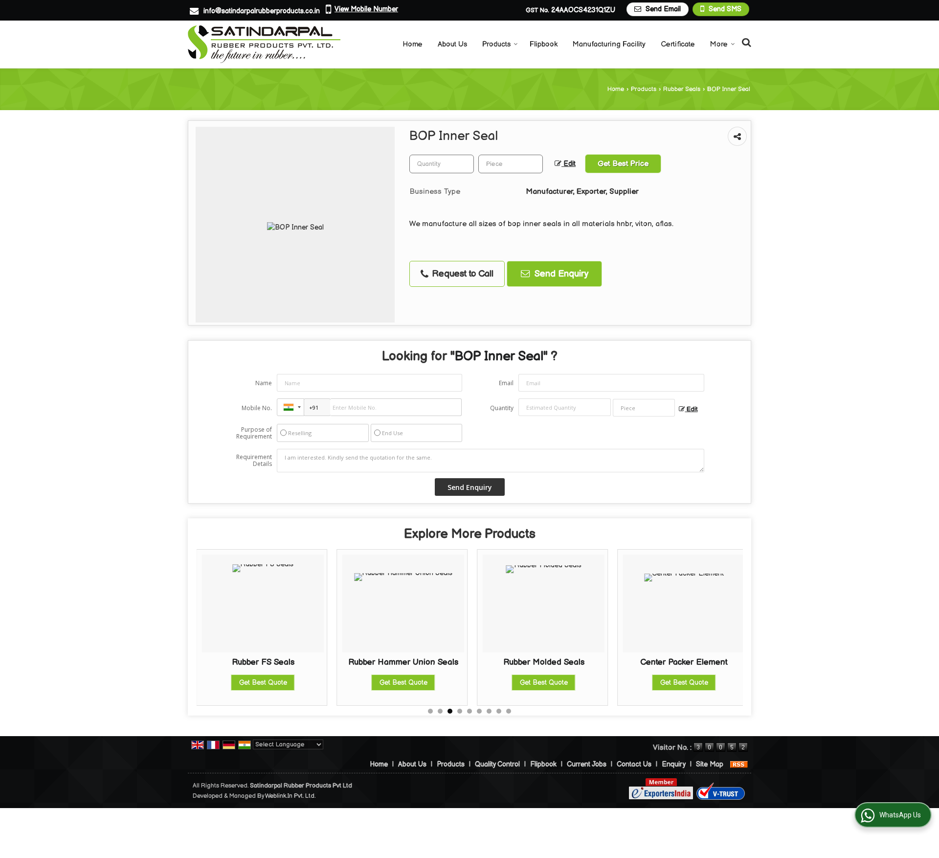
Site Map (709, 764)
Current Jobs (586, 764)
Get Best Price (623, 163)
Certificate (678, 44)
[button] (366, 9)
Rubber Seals (681, 89)
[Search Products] (745, 43)
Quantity (502, 408)
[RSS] (739, 764)
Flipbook (544, 44)
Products (496, 44)
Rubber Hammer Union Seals (293, 662)
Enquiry (674, 764)
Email (506, 383)
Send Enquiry (560, 273)
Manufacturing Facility (609, 44)
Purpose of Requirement (254, 433)
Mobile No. (257, 408)
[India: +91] (290, 407)
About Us (452, 44)
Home (412, 44)
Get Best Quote (293, 682)
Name (263, 383)
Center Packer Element (574, 662)
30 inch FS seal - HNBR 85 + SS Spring (714, 667)
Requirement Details (254, 460)
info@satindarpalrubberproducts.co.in (261, 11)
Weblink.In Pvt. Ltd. (290, 796)
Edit (568, 164)
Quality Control (497, 764)
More (719, 44)
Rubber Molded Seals (433, 662)
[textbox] (510, 164)
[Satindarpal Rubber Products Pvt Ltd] (264, 44)
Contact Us (634, 764)
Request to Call (461, 273)
